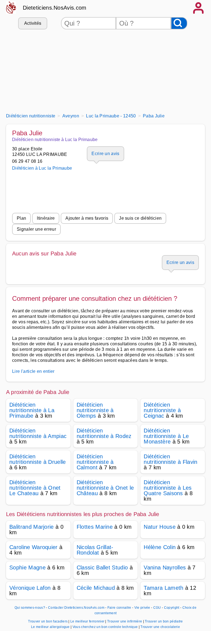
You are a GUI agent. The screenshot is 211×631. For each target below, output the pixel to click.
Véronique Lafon (30, 588)
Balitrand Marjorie (31, 527)
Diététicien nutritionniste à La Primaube (31, 410)
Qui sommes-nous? (30, 608)
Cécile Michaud (96, 588)
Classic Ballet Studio (102, 567)
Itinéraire (46, 218)
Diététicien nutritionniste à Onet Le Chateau (35, 487)
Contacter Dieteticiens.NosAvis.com (76, 608)
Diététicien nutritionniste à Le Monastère (166, 436)
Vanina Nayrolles (165, 567)
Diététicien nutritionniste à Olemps (95, 410)
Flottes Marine (95, 527)
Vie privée (142, 608)
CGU (157, 608)
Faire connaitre (119, 608)
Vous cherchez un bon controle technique (106, 627)
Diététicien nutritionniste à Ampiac (37, 433)
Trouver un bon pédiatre (164, 621)
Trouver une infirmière (125, 621)
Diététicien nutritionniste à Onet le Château (105, 487)
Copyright (172, 608)
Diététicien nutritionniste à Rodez (104, 433)
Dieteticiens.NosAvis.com (55, 8)
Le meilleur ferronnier (87, 621)
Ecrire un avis (105, 153)
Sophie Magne (27, 567)
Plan (21, 218)
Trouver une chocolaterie (160, 627)
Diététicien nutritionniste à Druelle (37, 459)
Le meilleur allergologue (51, 627)
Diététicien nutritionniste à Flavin (170, 459)
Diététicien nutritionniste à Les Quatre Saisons (167, 487)
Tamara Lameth (163, 588)
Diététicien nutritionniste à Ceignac (162, 410)
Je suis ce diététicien (140, 218)
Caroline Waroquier (33, 547)
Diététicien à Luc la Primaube (42, 168)
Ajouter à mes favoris (86, 218)
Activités (32, 23)
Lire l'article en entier (33, 371)
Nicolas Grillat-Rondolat (95, 550)
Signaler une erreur (36, 229)
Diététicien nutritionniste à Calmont (95, 461)
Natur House (160, 527)
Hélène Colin (160, 547)
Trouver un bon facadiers (48, 621)
